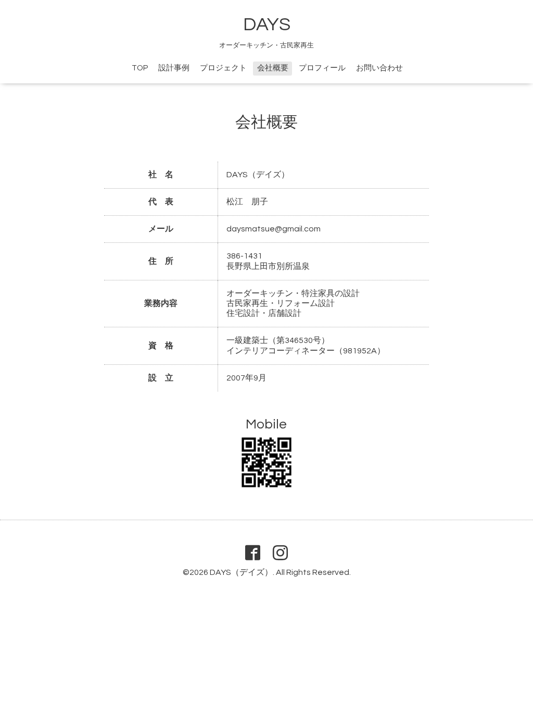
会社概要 (272, 68)
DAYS (266, 24)
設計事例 (173, 68)
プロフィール (322, 68)
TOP (140, 68)
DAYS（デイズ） (241, 572)
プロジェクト (223, 68)
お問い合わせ (379, 68)
